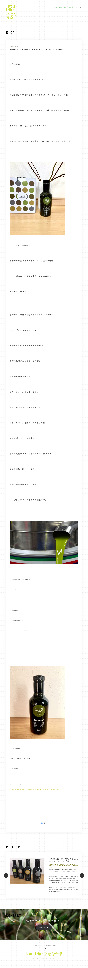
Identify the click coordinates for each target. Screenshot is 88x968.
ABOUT (60, 7)
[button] (6, 875)
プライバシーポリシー (39, 945)
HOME (55, 7)
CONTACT (71, 7)
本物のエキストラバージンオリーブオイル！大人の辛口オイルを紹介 (36, 49)
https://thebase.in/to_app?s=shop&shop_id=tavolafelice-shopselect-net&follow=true (34, 789)
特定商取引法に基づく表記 (51, 945)
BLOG (65, 7)
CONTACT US (44, 927)
